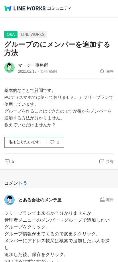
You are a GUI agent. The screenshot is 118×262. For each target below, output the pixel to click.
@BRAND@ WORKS (25, 8)
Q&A (11, 34)
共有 (110, 161)
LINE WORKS (33, 34)
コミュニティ (59, 8)
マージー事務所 (33, 65)
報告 (110, 71)
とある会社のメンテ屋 (40, 199)
